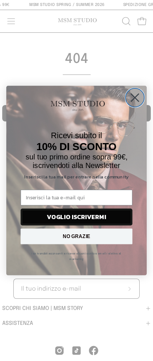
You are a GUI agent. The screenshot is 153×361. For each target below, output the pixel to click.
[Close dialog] (135, 97)
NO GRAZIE (77, 236)
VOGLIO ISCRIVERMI (76, 217)
